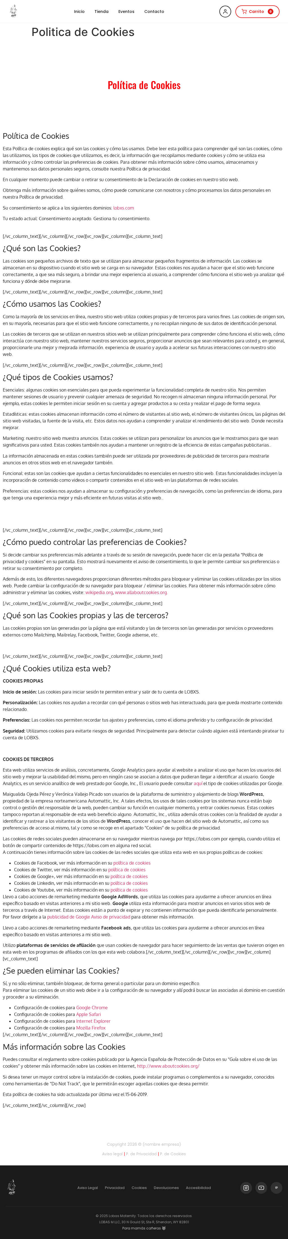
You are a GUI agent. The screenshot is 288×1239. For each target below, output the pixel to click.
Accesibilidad (198, 1187)
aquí (198, 783)
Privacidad (115, 1187)
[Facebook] (276, 1188)
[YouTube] (261, 1188)
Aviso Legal (87, 1187)
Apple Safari (88, 1014)
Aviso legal (112, 1154)
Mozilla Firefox (90, 1028)
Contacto (154, 11)
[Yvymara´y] (13, 11)
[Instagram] (246, 1188)
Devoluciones (166, 1187)
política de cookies (131, 863)
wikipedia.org (99, 592)
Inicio (79, 11)
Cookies (139, 1187)
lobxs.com (123, 208)
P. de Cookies (173, 1154)
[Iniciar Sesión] (225, 11)
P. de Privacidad (141, 1154)
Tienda (101, 11)
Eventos (126, 11)
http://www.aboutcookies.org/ (168, 1066)
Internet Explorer (93, 1021)
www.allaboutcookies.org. (141, 592)
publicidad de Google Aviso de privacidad (88, 917)
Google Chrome (92, 1007)
